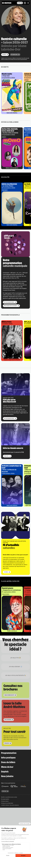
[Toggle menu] (28, 3)
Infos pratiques (8, 757)
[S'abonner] (15, 437)
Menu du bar (7, 767)
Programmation (8, 753)
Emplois (5, 771)
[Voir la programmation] (15, 247)
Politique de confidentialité (7, 803)
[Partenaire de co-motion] (5, 786)
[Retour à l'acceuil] (6, 3)
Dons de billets (8, 762)
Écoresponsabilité (5, 799)
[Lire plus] (15, 528)
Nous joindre (7, 776)
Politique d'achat (5, 801)
